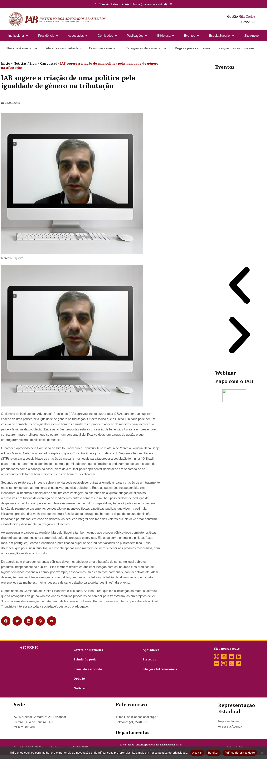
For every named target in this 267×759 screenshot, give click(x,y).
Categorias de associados (145, 48)
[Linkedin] (238, 656)
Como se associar (103, 48)
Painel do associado (88, 669)
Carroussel (48, 63)
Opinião (79, 678)
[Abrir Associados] (86, 35)
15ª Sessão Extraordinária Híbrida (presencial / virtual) (131, 4)
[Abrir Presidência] (56, 35)
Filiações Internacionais (160, 669)
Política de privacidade (240, 752)
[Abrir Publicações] (146, 35)
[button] (5, 621)
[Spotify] (224, 663)
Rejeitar (213, 752)
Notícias (80, 688)
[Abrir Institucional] (27, 35)
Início (5, 63)
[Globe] (216, 656)
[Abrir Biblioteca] (173, 35)
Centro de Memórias (88, 650)
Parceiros (149, 659)
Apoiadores (151, 650)
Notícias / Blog (25, 63)
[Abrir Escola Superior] (233, 35)
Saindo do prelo (85, 659)
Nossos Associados (21, 48)
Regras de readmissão (236, 48)
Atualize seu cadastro (63, 48)
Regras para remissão (192, 48)
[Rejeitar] (262, 753)
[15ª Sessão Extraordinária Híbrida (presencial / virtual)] (171, 4)
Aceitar (197, 752)
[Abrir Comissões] (115, 35)
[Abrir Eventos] (197, 35)
